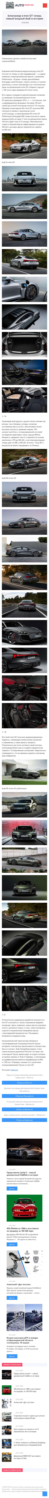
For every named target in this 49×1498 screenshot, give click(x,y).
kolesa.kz (14, 1070)
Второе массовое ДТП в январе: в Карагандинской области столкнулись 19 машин (22, 1340)
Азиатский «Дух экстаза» (19, 1284)
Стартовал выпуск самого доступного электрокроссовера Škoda (29, 1416)
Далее (12, 1188)
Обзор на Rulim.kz (24, 1082)
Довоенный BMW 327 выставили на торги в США (27, 1457)
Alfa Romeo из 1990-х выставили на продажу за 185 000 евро (23, 1229)
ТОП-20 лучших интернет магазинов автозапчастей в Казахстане (20, 6)
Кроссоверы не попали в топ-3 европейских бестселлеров (26, 1430)
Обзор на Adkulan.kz (24, 1109)
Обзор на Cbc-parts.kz (24, 1096)
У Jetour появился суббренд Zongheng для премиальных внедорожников (29, 1443)
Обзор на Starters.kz (24, 1120)
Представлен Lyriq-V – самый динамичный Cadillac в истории (22, 1173)
